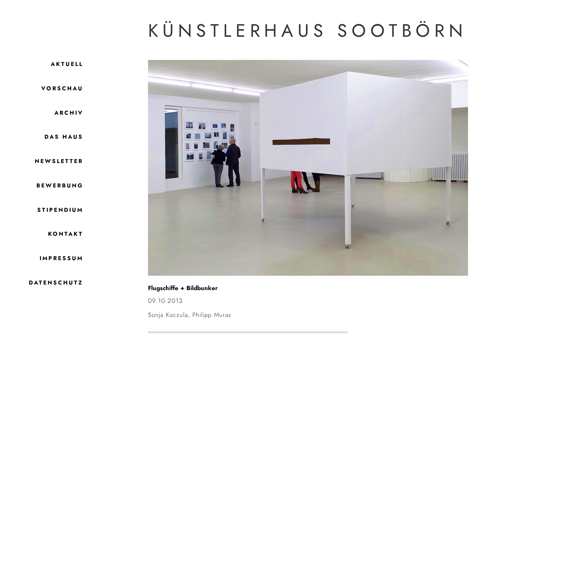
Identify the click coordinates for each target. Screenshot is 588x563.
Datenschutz (56, 282)
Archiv (68, 113)
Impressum (61, 258)
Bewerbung (59, 185)
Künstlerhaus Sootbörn (307, 31)
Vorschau (62, 88)
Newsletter (59, 161)
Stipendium (60, 210)
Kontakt (65, 234)
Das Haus (63, 137)
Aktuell (67, 64)
